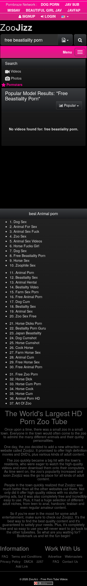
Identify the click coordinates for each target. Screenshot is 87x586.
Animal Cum (24, 357)
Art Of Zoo (23, 403)
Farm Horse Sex (28, 352)
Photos (16, 78)
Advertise (54, 556)
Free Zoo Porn (26, 374)
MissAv (13, 10)
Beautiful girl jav (44, 10)
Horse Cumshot (27, 342)
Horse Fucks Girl (26, 245)
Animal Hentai (26, 282)
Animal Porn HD (27, 398)
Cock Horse (24, 347)
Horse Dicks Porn (28, 323)
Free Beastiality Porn (29, 255)
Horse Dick (23, 378)
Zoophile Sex (25, 265)
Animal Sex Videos (28, 241)
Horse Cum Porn (28, 383)
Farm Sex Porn (27, 291)
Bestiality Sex (25, 306)
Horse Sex (21, 260)
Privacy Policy (10, 561)
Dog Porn (50, 4)
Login (50, 16)
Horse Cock (24, 388)
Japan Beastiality (28, 333)
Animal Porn (24, 272)
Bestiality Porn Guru (30, 328)
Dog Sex (20, 221)
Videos (15, 71)
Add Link (22, 566)
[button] (65, 16)
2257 (39, 561)
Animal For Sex (25, 226)
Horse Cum (24, 393)
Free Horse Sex (27, 362)
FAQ (5, 556)
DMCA (28, 561)
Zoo (16, 27)
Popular (72, 105)
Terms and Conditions (26, 556)
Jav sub (72, 4)
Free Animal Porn (28, 296)
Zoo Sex (20, 236)
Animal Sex (24, 311)
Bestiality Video (27, 287)
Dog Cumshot (25, 337)
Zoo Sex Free (25, 316)
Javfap (73, 10)
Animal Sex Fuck (26, 231)
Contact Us (70, 561)
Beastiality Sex (26, 277)
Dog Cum (22, 301)
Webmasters (73, 556)
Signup (28, 16)
